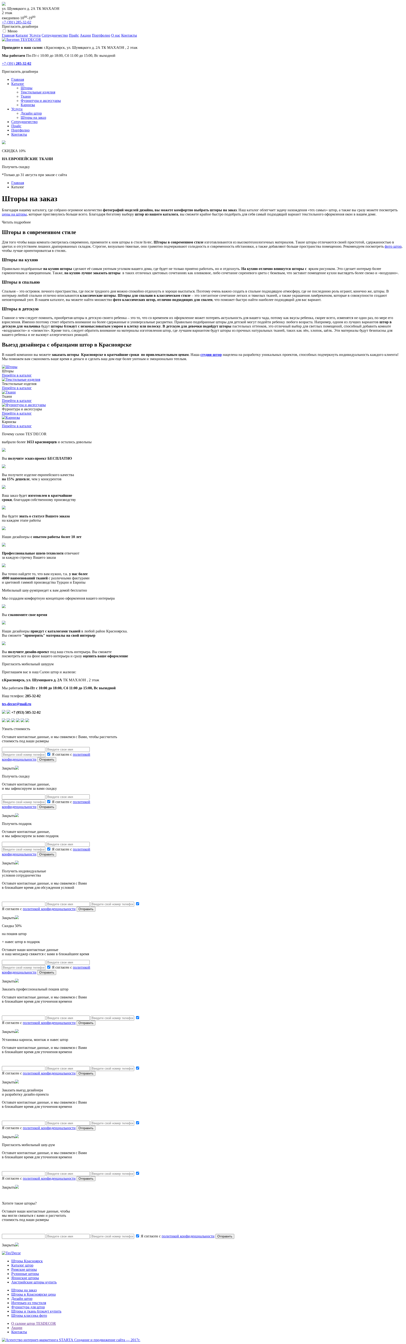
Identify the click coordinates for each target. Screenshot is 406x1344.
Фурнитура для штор (28, 1307)
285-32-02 (16, 22)
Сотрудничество (55, 35)
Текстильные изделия (38, 92)
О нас (115, 35)
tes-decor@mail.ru (16, 704)
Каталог (22, 35)
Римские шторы (24, 1269)
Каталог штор (22, 1265)
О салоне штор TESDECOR (33, 1323)
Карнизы (28, 105)
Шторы (26, 88)
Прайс (74, 35)
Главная (8, 35)
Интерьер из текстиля (28, 1303)
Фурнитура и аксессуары (41, 101)
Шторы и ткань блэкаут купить (36, 1311)
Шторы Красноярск (27, 1261)
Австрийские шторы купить (34, 1282)
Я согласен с (177, 1236)
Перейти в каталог (17, 375)
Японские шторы (25, 1278)
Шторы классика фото (29, 1315)
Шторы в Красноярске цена (33, 1294)
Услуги (35, 35)
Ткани (26, 96)
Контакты (129, 35)
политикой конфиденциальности (49, 909)
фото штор (393, 246)
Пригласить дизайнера (20, 26)
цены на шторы (14, 214)
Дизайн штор (31, 113)
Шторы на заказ (33, 117)
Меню (12, 31)
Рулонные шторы (25, 1274)
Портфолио (101, 35)
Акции (85, 35)
